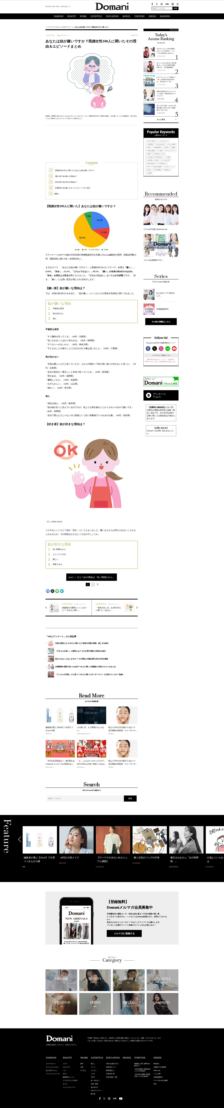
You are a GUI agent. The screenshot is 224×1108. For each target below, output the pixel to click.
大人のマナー (165, 141)
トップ (48, 27)
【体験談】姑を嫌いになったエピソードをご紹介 (72, 188)
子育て (93, 1077)
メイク (65, 1064)
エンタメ (93, 1070)
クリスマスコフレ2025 (70, 1080)
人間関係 (150, 144)
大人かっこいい (170, 166)
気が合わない (58, 313)
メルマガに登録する (124, 933)
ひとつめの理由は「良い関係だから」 (96, 577)
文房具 (150, 173)
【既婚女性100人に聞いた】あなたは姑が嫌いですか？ (74, 170)
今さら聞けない (152, 141)
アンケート (159, 394)
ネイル (65, 1084)
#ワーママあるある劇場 (154, 166)
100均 (166, 147)
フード (93, 1067)
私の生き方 (94, 1087)
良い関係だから (59, 549)
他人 (54, 319)
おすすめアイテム (51, 1070)
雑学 (81, 1064)
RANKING (165, 16)
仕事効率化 (157, 147)
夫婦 (160, 150)
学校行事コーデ (111, 1067)
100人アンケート (68, 27)
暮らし (93, 1064)
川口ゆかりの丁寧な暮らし (155, 157)
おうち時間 (172, 144)
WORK (83, 16)
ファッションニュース (53, 1074)
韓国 (168, 157)
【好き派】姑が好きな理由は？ (65, 182)
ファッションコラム (52, 1067)
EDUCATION (112, 16)
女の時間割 (157, 170)
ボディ (65, 1074)
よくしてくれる (59, 554)
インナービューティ (69, 1087)
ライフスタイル (56, 27)
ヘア (64, 1070)
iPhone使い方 (152, 163)
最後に (56, 194)
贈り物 (93, 1094)
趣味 (173, 147)
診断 (149, 154)
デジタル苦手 (166, 160)
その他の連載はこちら (161, 321)
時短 (149, 170)
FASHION (58, 16)
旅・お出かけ (95, 1080)
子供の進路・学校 (111, 1077)
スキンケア (66, 1067)
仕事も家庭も (152, 150)
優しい (55, 559)
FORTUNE (139, 16)
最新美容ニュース (68, 1077)
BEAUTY (71, 16)
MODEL (126, 16)
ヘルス (93, 1074)
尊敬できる (57, 564)
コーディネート (51, 1064)
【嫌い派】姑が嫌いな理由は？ (65, 176)
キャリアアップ (170, 150)
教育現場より (110, 1070)
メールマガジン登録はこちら (161, 355)
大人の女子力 (161, 144)
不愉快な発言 (58, 308)
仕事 (81, 1067)
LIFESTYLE (96, 16)
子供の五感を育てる (112, 1064)
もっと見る (161, 119)
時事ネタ (167, 170)
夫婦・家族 (94, 1084)
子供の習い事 (110, 1074)
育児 (149, 147)
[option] (40, 845)
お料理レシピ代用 (153, 160)
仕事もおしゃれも (159, 154)
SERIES (152, 16)
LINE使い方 (162, 163)
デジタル (83, 1070)
